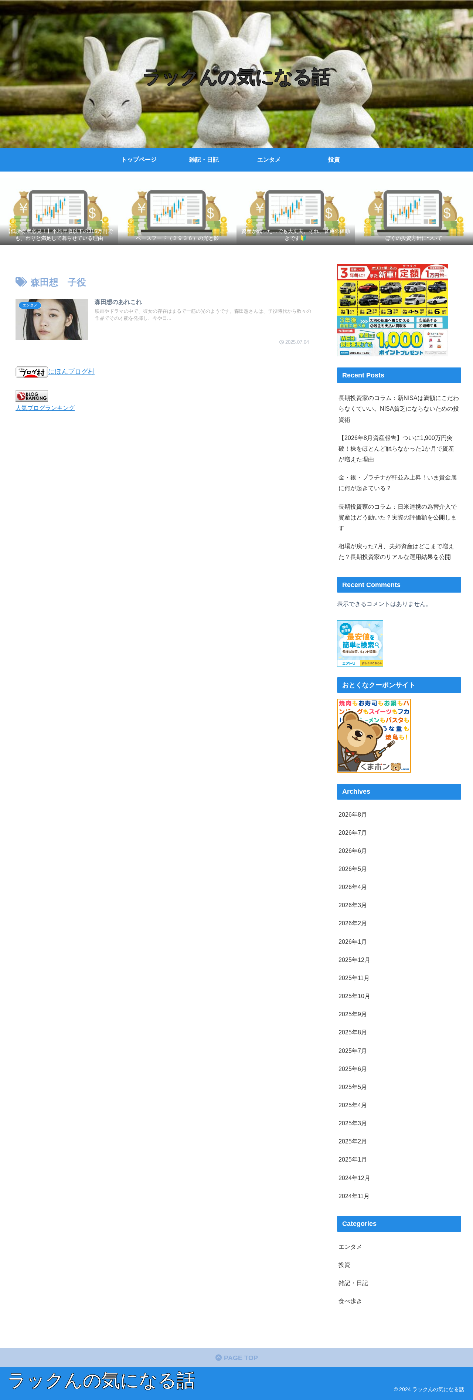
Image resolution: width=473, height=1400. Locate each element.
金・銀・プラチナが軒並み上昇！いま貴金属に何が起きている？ (397, 482)
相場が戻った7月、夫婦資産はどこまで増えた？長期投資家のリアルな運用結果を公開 (396, 551)
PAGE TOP (240, 1358)
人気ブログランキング (45, 407)
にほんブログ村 (71, 371)
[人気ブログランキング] (32, 395)
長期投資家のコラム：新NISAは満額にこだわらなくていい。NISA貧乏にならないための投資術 (398, 408)
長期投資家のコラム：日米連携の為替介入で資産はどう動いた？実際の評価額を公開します (397, 517)
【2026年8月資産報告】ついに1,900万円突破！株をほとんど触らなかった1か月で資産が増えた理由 (396, 448)
